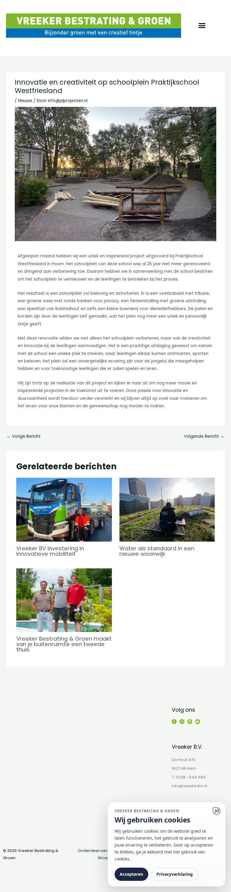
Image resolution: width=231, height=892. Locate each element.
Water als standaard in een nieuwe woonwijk (156, 551)
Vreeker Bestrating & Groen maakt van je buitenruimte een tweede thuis (64, 644)
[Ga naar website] (216, 811)
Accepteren (131, 874)
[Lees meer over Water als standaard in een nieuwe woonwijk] (167, 509)
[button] (202, 25)
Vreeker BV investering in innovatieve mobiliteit (50, 551)
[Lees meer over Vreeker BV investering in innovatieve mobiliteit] (64, 509)
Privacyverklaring (174, 874)
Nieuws (25, 101)
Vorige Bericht (24, 436)
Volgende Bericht (204, 436)
